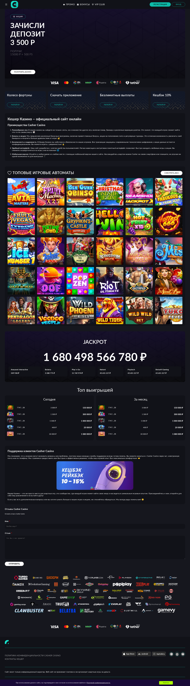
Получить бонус (22, 72)
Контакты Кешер (14, 659)
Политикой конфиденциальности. (99, 683)
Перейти (15, 105)
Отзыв (7, 533)
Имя (6, 521)
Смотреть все (171, 173)
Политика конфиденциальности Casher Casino (33, 656)
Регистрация (160, 4)
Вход (178, 4)
